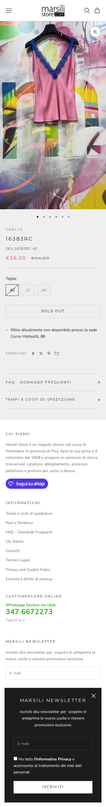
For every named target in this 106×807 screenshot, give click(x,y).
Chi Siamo (14, 541)
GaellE (14, 229)
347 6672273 (29, 612)
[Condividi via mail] (57, 353)
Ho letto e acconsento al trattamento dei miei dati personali (48, 765)
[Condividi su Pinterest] (49, 353)
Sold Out (53, 311)
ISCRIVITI (53, 786)
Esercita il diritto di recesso (29, 579)
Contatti (13, 550)
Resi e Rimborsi (19, 522)
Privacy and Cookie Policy (28, 569)
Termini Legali (18, 560)
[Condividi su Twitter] (41, 353)
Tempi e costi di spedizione (29, 513)
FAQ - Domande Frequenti (29, 532)
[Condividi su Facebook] (33, 353)
